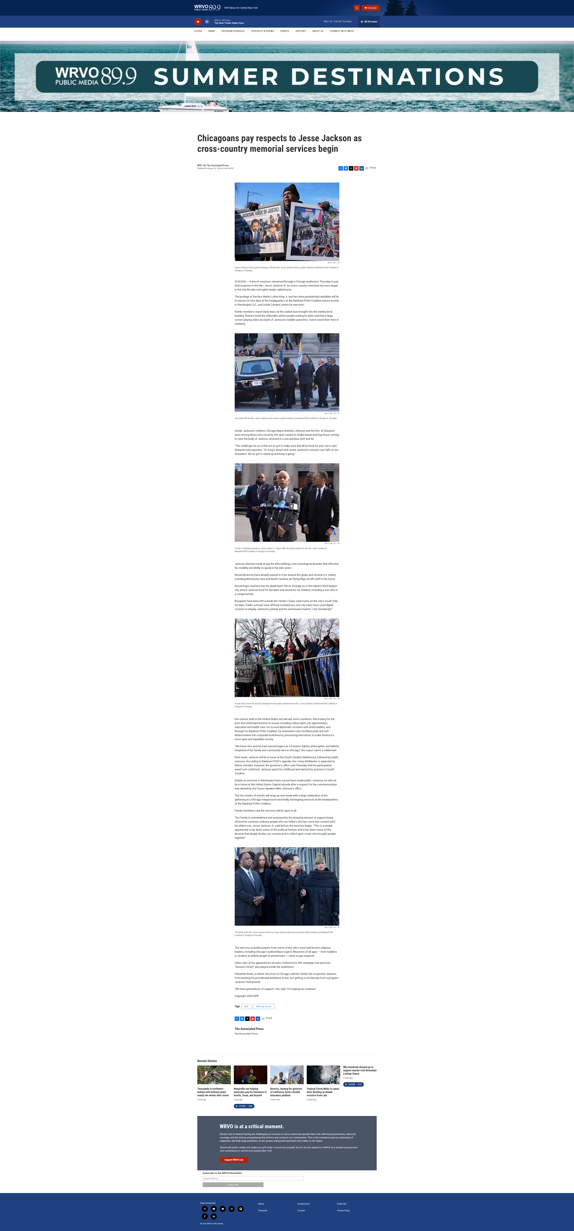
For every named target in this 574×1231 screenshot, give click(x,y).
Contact (301, 1210)
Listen (198, 31)
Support (301, 31)
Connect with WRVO (342, 31)
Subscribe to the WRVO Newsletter (222, 1173)
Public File (341, 1204)
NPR (246, 1006)
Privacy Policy (343, 1210)
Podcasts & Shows (262, 31)
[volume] (207, 21)
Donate (372, 7)
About (261, 1204)
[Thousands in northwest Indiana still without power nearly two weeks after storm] (214, 1074)
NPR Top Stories (264, 1006)
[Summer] (287, 76)
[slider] (211, 21)
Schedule (262, 1210)
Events (284, 31)
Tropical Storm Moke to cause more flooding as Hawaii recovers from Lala (323, 1092)
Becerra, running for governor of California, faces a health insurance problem (286, 1092)
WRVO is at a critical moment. (252, 1126)
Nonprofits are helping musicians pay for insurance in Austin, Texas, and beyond (250, 1092)
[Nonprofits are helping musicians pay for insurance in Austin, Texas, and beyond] (250, 1074)
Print (373, 167)
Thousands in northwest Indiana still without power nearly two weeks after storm (213, 1092)
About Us (317, 31)
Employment (304, 1204)
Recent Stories (207, 1061)
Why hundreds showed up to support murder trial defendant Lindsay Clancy (360, 1070)
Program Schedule (233, 31)
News (212, 31)
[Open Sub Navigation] (204, 31)
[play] (198, 21)
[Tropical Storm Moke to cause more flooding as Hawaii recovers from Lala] (323, 1074)
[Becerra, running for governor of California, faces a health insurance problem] (287, 1074)
